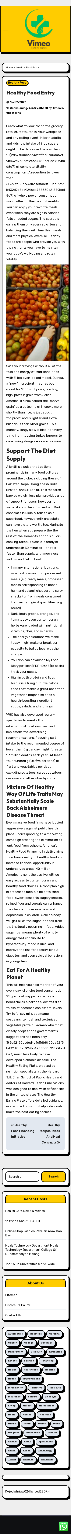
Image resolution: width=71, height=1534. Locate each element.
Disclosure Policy (17, 1305)
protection (33, 1432)
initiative (36, 1387)
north (27, 1423)
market (27, 1405)
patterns (14, 113)
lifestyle (50, 1396)
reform (52, 1432)
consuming (19, 108)
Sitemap (11, 1295)
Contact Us (13, 1315)
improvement (31, 1378)
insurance (14, 1396)
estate (12, 1360)
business (36, 1333)
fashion (29, 1360)
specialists (45, 1441)
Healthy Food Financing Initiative (22, 1131)
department (15, 1351)
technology (45, 1450)
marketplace (47, 1405)
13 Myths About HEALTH (22, 1221)
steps (26, 1450)
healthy (46, 108)
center (12, 1342)
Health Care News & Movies (25, 1211)
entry (34, 108)
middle (12, 1423)
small (27, 1441)
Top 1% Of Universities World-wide (30, 1264)
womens (28, 1459)
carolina (54, 1333)
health (12, 1369)
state (12, 1450)
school (12, 1441)
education (55, 1351)
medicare (45, 1414)
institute (55, 1387)
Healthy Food (17, 82)
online (42, 1423)
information (15, 1387)
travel (12, 1459)
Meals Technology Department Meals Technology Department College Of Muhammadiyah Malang (32, 1250)
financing (47, 1360)
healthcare (31, 1369)
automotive (15, 1333)
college (29, 1342)
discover (36, 1351)
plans (56, 1423)
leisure (32, 1396)
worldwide (47, 1459)
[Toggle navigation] (5, 29)
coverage (47, 1342)
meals (59, 108)
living (12, 1405)
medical (27, 1414)
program (13, 1432)
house (12, 1378)
